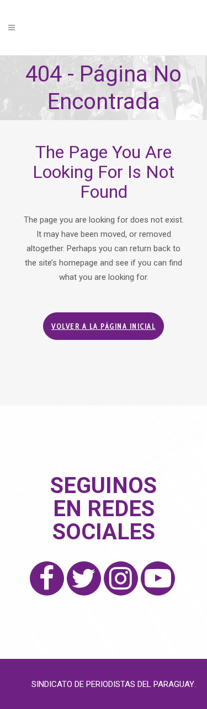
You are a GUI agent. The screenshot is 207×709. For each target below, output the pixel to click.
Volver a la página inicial (103, 326)
